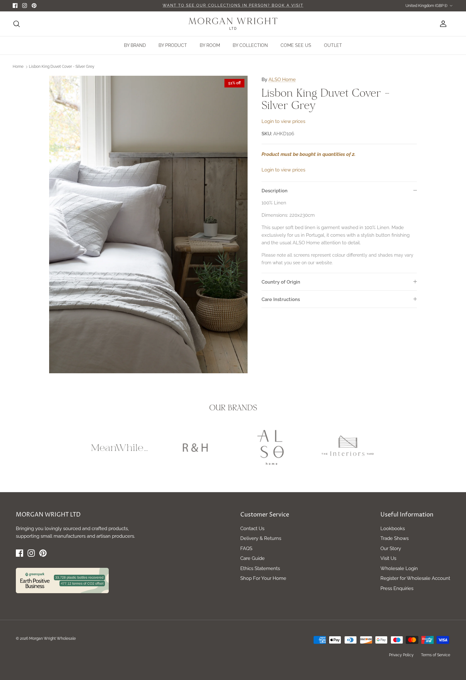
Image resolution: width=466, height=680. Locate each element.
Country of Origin (281, 282)
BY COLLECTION (250, 45)
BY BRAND (135, 45)
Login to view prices (283, 121)
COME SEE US (296, 45)
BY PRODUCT (173, 45)
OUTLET (333, 45)
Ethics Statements (260, 568)
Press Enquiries (396, 588)
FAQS (246, 548)
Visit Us (388, 558)
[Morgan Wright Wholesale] (233, 24)
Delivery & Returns (260, 538)
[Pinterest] (34, 5)
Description (275, 191)
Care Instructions (281, 299)
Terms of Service (435, 655)
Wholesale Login (399, 568)
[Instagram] (24, 5)
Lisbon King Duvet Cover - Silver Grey (61, 66)
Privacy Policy (401, 655)
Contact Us (252, 528)
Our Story (390, 548)
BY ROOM (210, 45)
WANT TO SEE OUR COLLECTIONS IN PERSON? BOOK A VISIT (233, 5)
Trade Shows (394, 538)
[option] (148, 224)
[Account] (442, 24)
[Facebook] (15, 5)
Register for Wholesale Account (415, 578)
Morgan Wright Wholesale (52, 638)
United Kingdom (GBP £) (426, 5)
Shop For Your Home (263, 578)
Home (18, 66)
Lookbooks (392, 528)
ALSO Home (282, 79)
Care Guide (252, 558)
